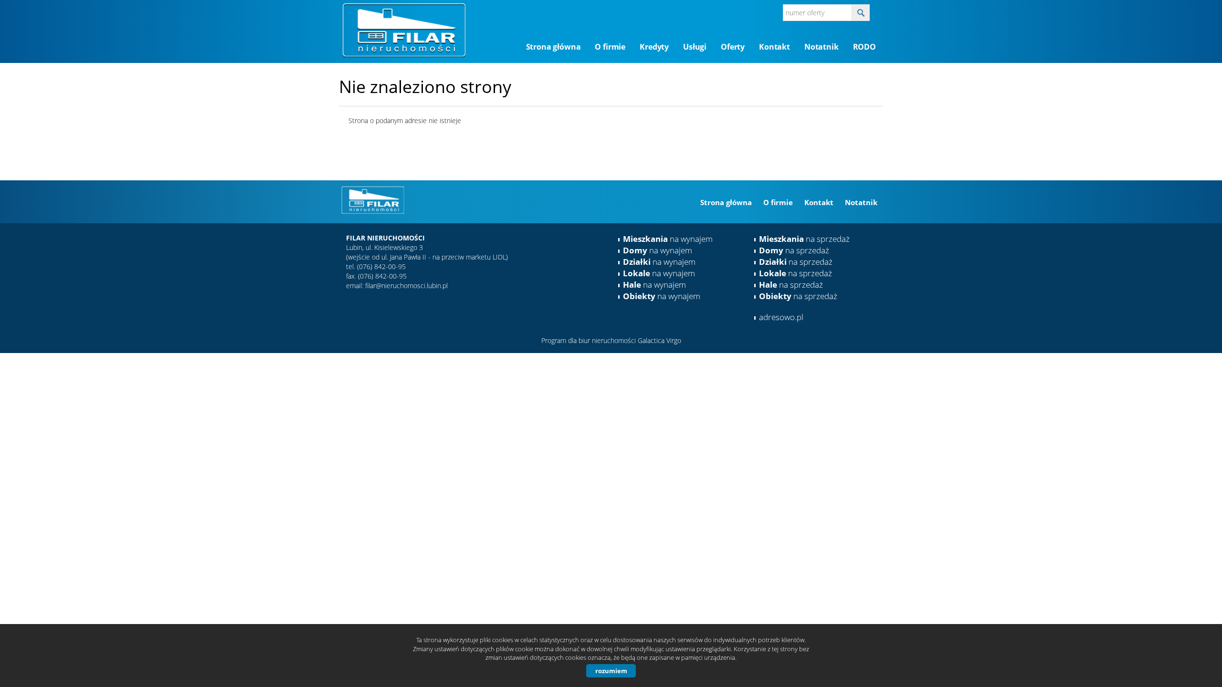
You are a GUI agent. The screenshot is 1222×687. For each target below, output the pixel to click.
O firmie (610, 47)
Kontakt (774, 47)
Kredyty (654, 47)
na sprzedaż (804, 238)
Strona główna (553, 47)
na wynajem (668, 238)
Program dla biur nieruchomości (589, 340)
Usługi (694, 47)
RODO (864, 47)
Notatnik (821, 47)
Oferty (733, 47)
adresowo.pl (781, 317)
